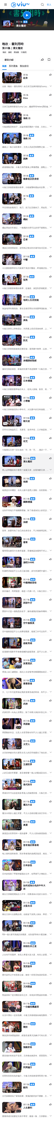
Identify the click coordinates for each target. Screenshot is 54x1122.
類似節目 (24, 66)
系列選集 (13, 66)
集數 (4, 66)
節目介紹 (9, 59)
